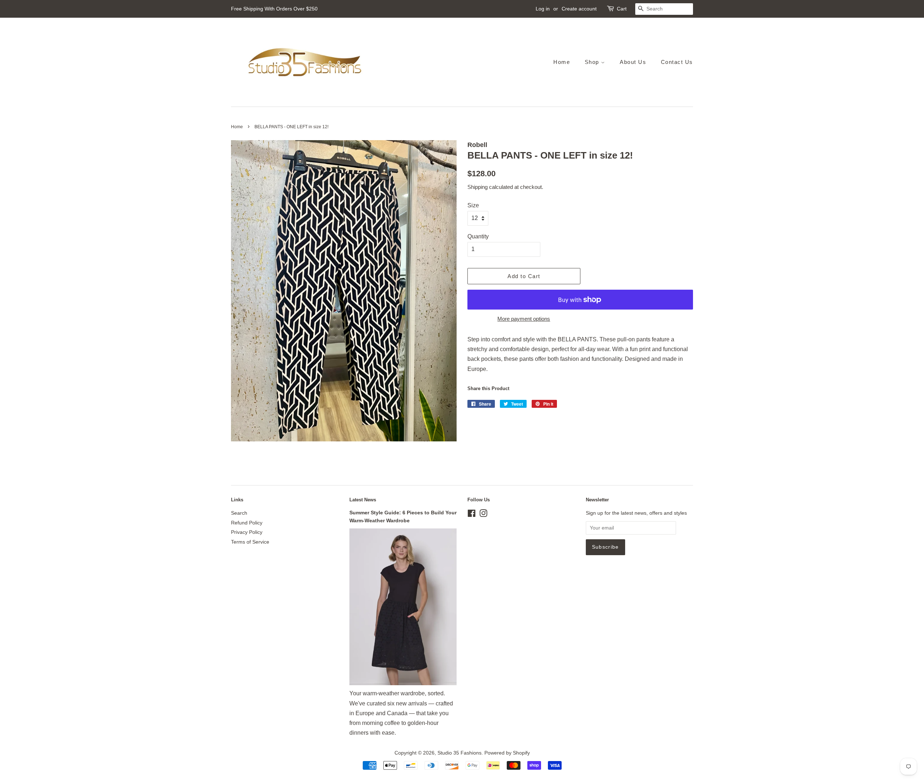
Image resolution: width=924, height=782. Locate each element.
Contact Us (677, 62)
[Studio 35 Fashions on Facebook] (471, 515)
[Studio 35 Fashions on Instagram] (483, 515)
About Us (633, 62)
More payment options (523, 319)
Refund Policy (246, 523)
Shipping (477, 187)
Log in (543, 9)
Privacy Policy (246, 532)
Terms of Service (250, 542)
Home (561, 62)
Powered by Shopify (507, 753)
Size (473, 205)
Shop (593, 62)
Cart (622, 9)
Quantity (478, 236)
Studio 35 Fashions (459, 753)
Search (239, 513)
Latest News (362, 499)
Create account (579, 9)
